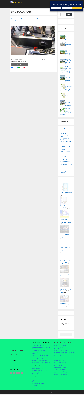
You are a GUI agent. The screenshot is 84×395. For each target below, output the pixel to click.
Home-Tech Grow (18, 2)
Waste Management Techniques (60, 374)
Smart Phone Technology (65, 166)
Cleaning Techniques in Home (60, 348)
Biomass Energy (67, 392)
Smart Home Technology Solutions (39, 358)
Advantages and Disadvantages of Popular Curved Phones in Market (65, 221)
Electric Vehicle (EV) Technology (61, 350)
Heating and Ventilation (65, 146)
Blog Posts (34, 380)
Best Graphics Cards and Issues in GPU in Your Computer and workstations (32, 20)
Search (61, 12)
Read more (19, 64)
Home (12, 5)
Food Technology (64, 144)
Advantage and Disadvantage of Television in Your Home (66, 305)
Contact (22, 5)
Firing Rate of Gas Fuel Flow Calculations (40, 355)
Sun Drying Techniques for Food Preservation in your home (66, 274)
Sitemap (11, 366)
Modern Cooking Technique (66, 159)
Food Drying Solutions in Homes (38, 350)
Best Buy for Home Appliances (38, 383)
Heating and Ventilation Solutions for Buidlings (41, 357)
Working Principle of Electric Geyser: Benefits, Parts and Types (65, 207)
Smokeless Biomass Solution (38, 345)
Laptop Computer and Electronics (61, 364)
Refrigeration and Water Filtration (61, 367)
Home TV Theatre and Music (60, 362)
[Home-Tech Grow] (11, 2)
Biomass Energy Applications (38, 368)
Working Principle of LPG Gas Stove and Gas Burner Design (65, 236)
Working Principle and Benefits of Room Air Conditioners (65, 262)
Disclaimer (34, 387)
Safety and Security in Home (66, 164)
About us (17, 5)
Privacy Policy (35, 385)
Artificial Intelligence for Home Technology (41, 362)
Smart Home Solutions (42, 5)
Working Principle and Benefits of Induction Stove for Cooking (65, 249)
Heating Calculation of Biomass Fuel (39, 360)
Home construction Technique (60, 359)
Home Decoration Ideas (65, 151)
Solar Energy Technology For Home (39, 370)
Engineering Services (30, 5)
